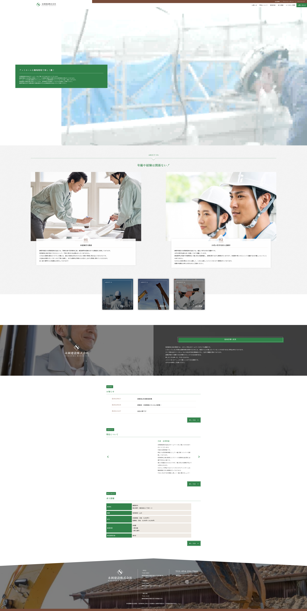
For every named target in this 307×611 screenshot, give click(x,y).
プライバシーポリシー (289, 1)
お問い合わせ (302, 5)
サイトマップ (301, 1)
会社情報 (277, 1)
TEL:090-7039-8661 (187, 575)
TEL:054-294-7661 (187, 571)
